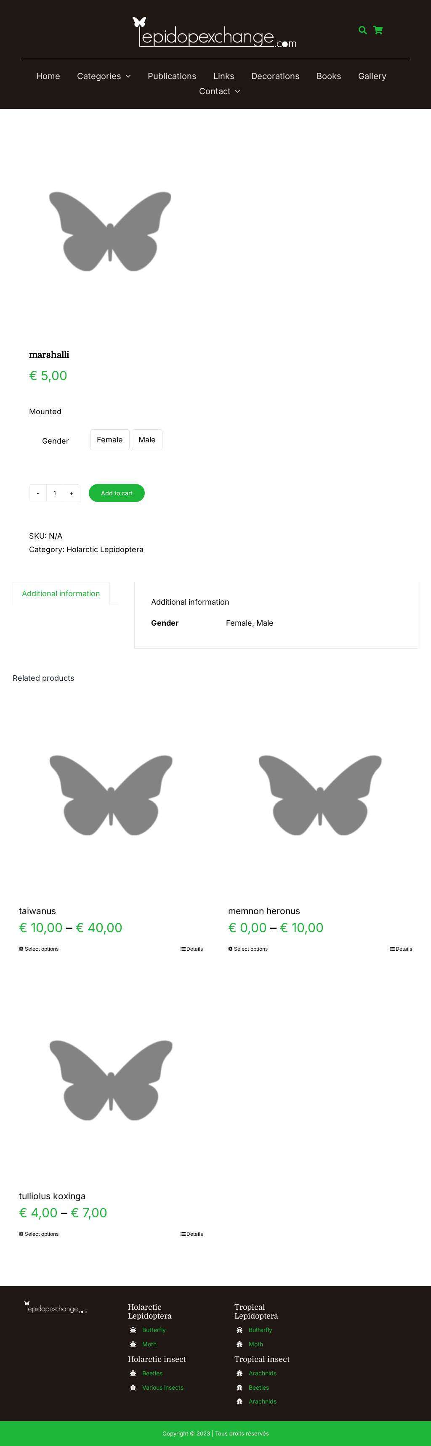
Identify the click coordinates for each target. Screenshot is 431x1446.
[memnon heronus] (320, 795)
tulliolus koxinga (52, 1196)
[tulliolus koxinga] (111, 1080)
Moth (149, 1344)
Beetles (152, 1373)
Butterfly (154, 1329)
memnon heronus (264, 911)
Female (110, 439)
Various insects (163, 1387)
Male (147, 439)
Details (194, 949)
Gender (55, 440)
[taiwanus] (111, 795)
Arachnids (263, 1373)
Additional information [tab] (61, 593)
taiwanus (37, 911)
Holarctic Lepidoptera (105, 549)
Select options (42, 949)
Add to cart (117, 493)
